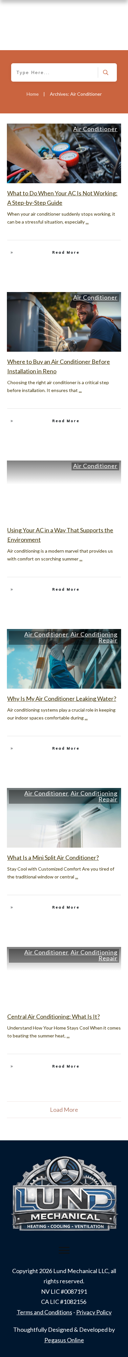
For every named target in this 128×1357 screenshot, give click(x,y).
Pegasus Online (64, 1340)
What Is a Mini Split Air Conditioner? (53, 857)
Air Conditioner (95, 128)
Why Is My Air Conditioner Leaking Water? (61, 698)
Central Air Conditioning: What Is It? (53, 1016)
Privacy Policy (94, 1312)
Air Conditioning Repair (94, 637)
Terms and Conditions (44, 1312)
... (87, 222)
